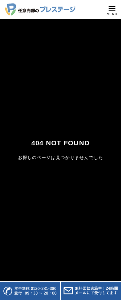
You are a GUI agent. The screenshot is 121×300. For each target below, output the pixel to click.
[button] (30, 290)
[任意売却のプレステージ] (40, 9)
